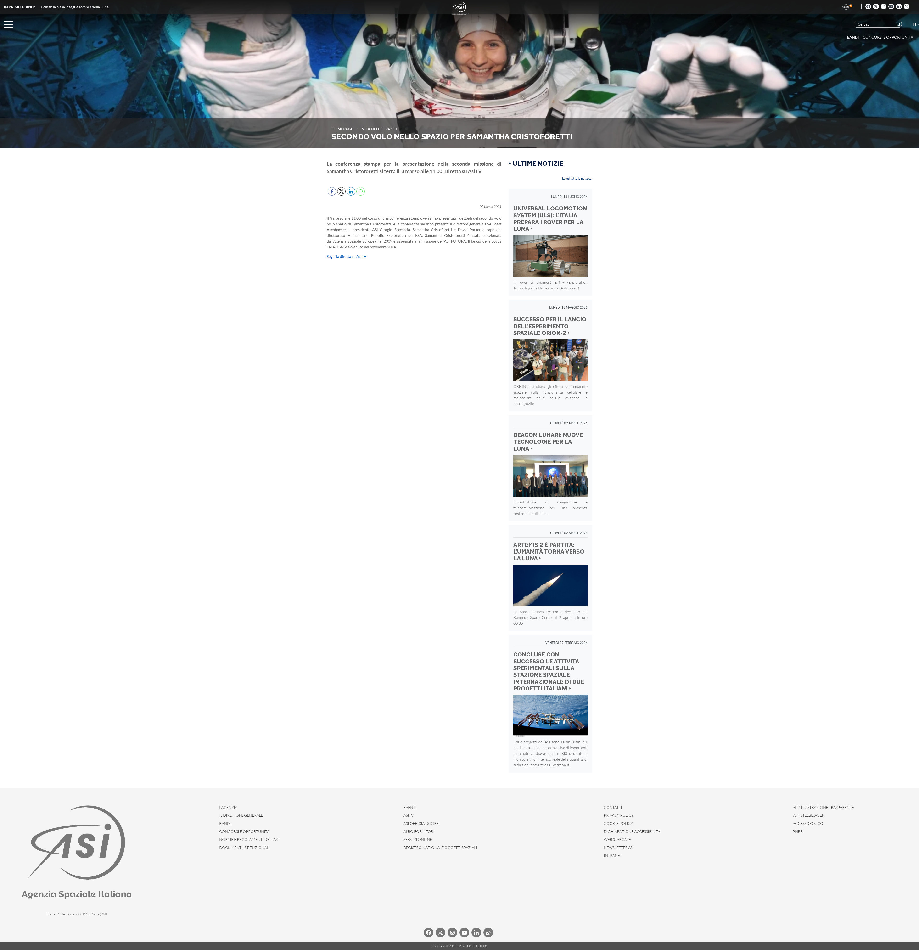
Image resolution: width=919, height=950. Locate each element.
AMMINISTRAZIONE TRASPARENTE (823, 807)
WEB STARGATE (617, 839)
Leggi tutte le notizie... (577, 178)
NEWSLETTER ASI (619, 847)
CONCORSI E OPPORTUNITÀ (244, 831)
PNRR (798, 831)
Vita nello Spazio (379, 128)
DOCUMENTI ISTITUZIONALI (244, 847)
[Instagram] (883, 6)
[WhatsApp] (906, 6)
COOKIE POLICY (618, 823)
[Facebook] (868, 6)
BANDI (225, 823)
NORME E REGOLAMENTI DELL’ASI (249, 839)
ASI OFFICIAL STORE (421, 823)
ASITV (408, 815)
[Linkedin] (899, 6)
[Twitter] (876, 6)
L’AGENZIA (228, 807)
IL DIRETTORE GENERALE (241, 815)
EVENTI (409, 807)
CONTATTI (613, 807)
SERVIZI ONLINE (417, 839)
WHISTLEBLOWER (808, 815)
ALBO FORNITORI (418, 831)
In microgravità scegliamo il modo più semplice (79, 7)
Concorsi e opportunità (888, 37)
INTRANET (613, 855)
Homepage (342, 128)
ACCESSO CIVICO (808, 823)
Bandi (853, 37)
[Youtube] (891, 6)
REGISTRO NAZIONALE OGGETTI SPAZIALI (440, 847)
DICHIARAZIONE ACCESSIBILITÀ (632, 831)
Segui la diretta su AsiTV (346, 256)
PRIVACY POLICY (619, 815)
